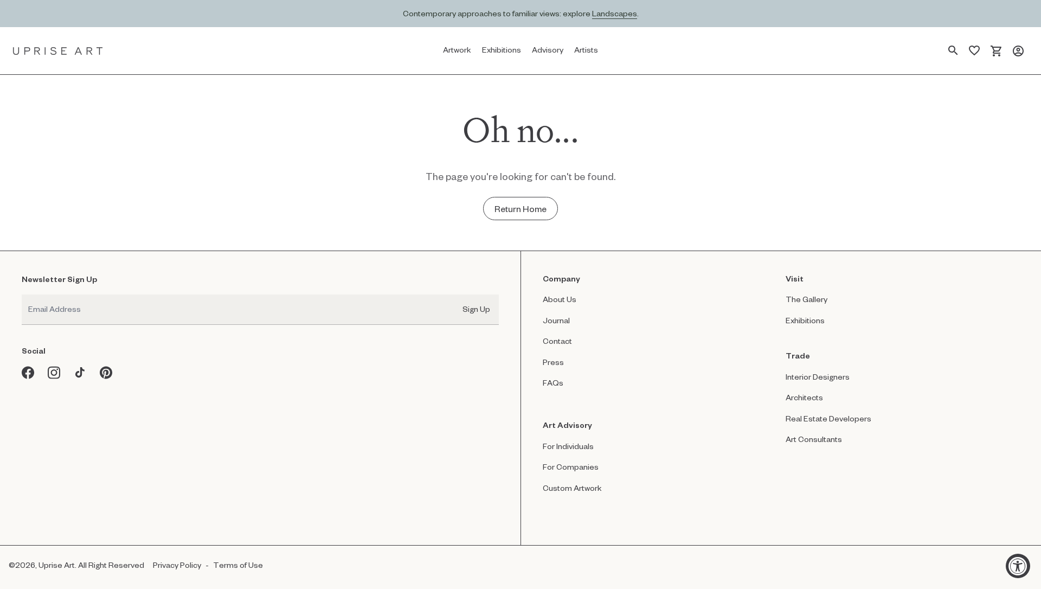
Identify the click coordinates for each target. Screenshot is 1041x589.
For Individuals (568, 446)
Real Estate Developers (828, 418)
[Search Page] (953, 51)
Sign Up (476, 309)
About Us (559, 299)
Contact (557, 341)
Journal (556, 320)
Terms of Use (238, 565)
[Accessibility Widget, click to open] (1018, 566)
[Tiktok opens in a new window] (80, 372)
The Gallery (806, 299)
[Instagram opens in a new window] (54, 372)
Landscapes (614, 13)
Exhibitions (805, 320)
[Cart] (996, 51)
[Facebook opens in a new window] (28, 372)
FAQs (553, 382)
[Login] (1018, 51)
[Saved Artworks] (974, 51)
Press (553, 362)
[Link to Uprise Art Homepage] (58, 51)
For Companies (571, 467)
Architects (804, 397)
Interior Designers (818, 377)
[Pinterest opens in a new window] (106, 372)
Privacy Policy (177, 565)
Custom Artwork (572, 488)
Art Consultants (814, 439)
